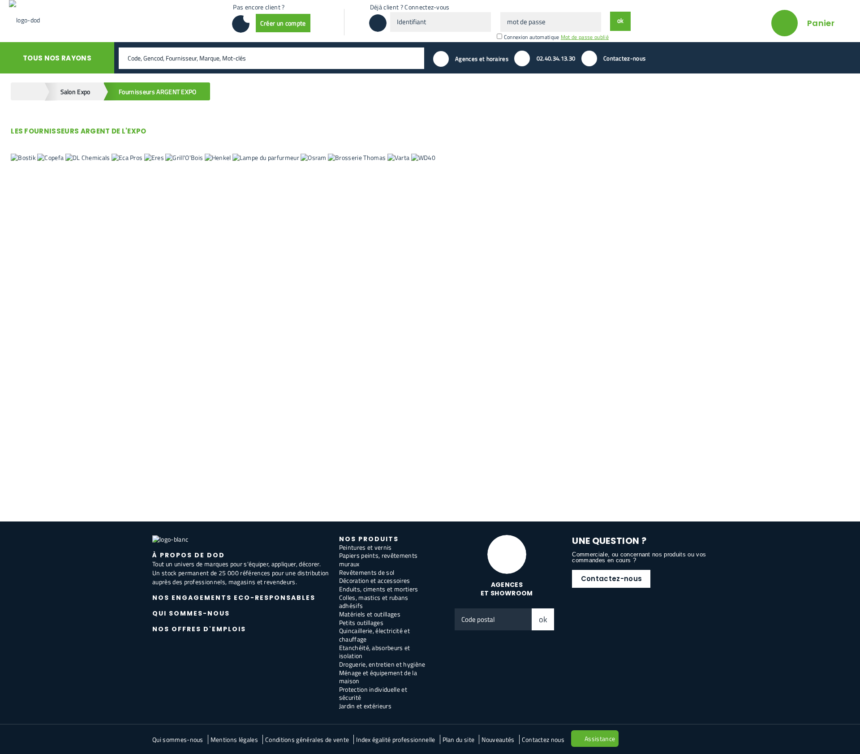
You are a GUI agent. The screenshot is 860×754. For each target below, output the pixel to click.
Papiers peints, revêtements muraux (378, 560)
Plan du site (459, 739)
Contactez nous (543, 739)
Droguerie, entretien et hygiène (382, 664)
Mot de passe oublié (585, 37)
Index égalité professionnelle (395, 739)
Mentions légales (234, 739)
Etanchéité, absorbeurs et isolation (374, 652)
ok (543, 619)
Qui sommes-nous (177, 739)
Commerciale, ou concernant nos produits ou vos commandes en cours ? (639, 557)
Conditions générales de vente (307, 739)
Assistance (600, 738)
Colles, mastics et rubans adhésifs (373, 602)
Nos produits (369, 538)
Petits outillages (361, 622)
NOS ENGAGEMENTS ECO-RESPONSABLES (233, 597)
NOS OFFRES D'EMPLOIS (199, 629)
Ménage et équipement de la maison (378, 677)
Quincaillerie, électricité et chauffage (374, 635)
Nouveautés (498, 739)
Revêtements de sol (367, 572)
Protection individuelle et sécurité (373, 693)
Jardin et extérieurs (365, 706)
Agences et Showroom (507, 589)
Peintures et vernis (365, 547)
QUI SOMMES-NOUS (191, 613)
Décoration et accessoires (374, 580)
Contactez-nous (611, 578)
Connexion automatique (531, 37)
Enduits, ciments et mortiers (378, 589)
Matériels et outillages (369, 614)
